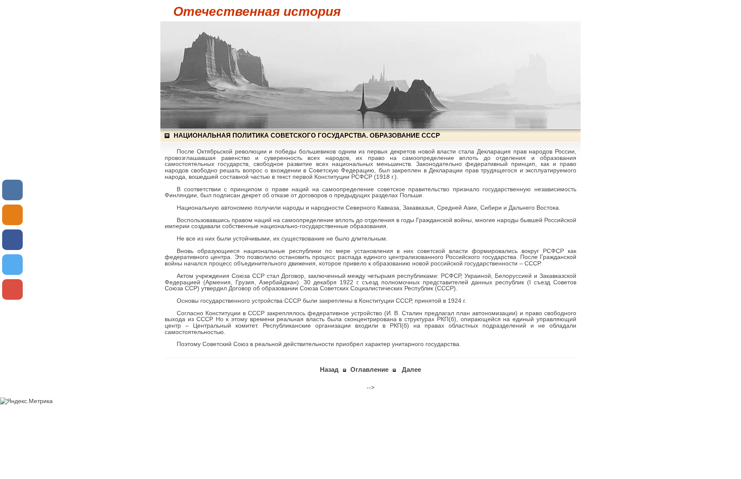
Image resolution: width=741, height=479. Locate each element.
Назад (329, 369)
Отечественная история (257, 11)
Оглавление (369, 369)
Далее (411, 369)
